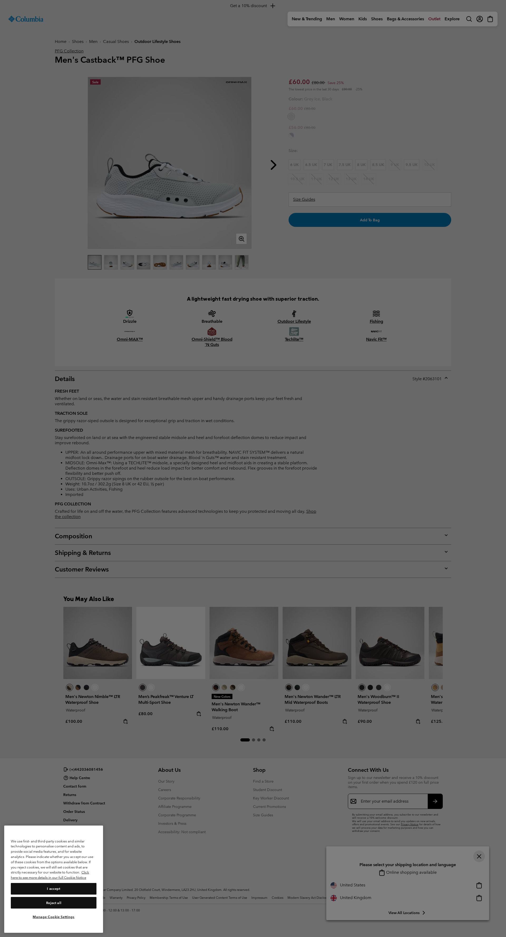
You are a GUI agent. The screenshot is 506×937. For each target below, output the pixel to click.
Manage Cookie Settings (53, 916)
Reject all (53, 902)
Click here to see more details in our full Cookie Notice (50, 875)
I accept (53, 888)
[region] (53, 879)
